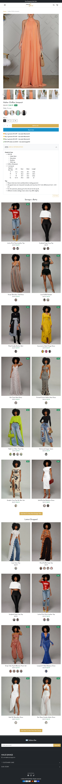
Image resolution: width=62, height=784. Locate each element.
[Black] (24, 113)
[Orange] (6, 113)
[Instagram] (31, 775)
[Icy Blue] (44, 568)
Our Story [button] (5, 766)
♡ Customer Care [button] (7, 762)
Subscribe (57, 745)
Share (56, 195)
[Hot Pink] (46, 351)
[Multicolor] (15, 300)
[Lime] (10, 454)
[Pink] (17, 454)
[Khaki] (14, 671)
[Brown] (14, 454)
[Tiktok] (33, 775)
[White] (12, 113)
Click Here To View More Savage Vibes (31, 513)
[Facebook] (28, 775)
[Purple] (48, 568)
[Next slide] (58, 94)
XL (15, 120)
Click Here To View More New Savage (31, 730)
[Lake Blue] (18, 113)
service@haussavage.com (9, 757)
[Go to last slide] (4, 94)
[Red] (14, 248)
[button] (5, 5)
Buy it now (31, 130)
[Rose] (51, 568)
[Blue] (46, 671)
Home (4, 11)
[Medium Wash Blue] (46, 454)
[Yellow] (42, 351)
